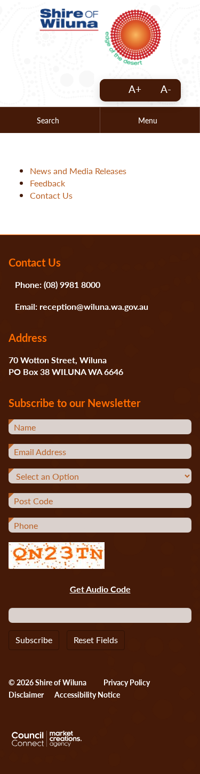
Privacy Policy (126, 682)
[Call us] (26, 91)
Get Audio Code (100, 589)
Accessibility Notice (87, 694)
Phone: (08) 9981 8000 (57, 284)
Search (48, 120)
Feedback (47, 183)
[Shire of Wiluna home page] (100, 35)
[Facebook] (80, 91)
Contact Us (51, 195)
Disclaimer (26, 694)
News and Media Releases (78, 171)
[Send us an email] (53, 91)
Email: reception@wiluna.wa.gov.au (81, 306)
